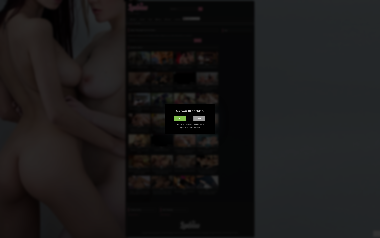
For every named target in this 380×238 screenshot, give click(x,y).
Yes (179, 118)
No (199, 118)
